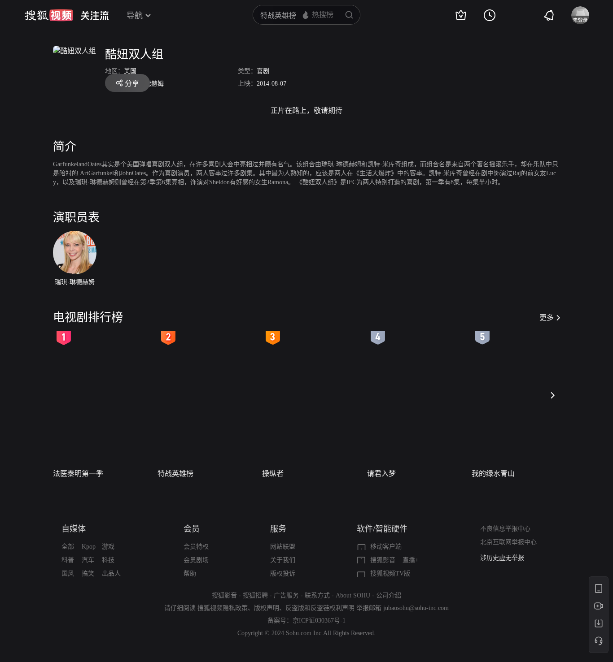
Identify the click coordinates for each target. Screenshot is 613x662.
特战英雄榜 (175, 473)
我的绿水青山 (493, 473)
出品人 (111, 573)
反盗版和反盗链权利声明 (320, 608)
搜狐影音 (382, 560)
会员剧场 (196, 560)
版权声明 (266, 608)
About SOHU (353, 595)
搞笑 (88, 573)
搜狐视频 (49, 15)
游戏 (108, 546)
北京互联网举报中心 (508, 542)
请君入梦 (381, 473)
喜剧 (263, 71)
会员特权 (196, 546)
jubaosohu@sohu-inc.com (416, 608)
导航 (135, 16)
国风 (67, 573)
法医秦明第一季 (78, 473)
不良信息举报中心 (505, 528)
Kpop (89, 546)
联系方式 (317, 595)
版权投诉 (282, 573)
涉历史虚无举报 (502, 557)
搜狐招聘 (255, 595)
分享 (132, 83)
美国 (130, 71)
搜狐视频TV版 (390, 573)
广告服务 (286, 595)
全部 (67, 546)
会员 (192, 528)
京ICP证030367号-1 (319, 620)
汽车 (88, 560)
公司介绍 (388, 595)
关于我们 (282, 560)
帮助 (190, 573)
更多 (546, 317)
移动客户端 (386, 546)
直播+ (411, 560)
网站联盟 (282, 546)
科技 (108, 560)
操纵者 (273, 473)
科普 (67, 560)
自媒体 (73, 528)
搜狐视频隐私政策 (222, 608)
